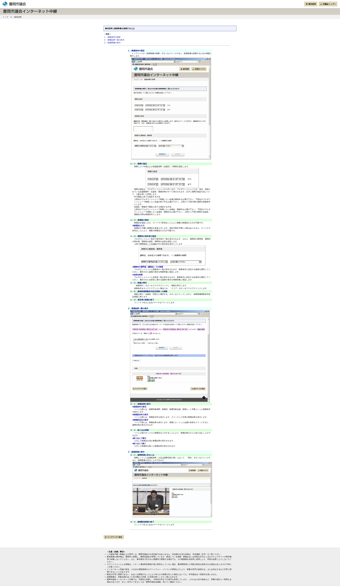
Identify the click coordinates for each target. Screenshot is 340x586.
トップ (5, 17)
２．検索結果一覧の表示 (114, 40)
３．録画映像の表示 (112, 43)
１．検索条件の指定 (112, 37)
